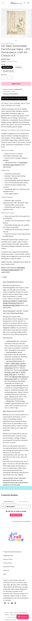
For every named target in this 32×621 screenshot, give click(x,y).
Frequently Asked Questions (12, 552)
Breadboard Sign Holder (11, 305)
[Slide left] (12, 41)
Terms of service (11, 617)
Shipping (3, 61)
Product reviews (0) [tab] (9, 501)
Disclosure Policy (8, 566)
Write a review (16, 515)
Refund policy (14, 614)
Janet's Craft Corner (15, 612)
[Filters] (3, 506)
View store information (10, 94)
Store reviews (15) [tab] (23, 501)
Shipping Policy (8, 555)
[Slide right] (19, 41)
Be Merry (18, 67)
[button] (3, 3)
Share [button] (5, 277)
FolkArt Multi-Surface (18, 363)
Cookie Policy (7, 563)
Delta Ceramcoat (11, 366)
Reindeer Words (8, 71)
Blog (4, 574)
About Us (6, 570)
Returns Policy (7, 559)
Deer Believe (7, 67)
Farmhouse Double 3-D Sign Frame (15, 301)
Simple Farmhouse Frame (12, 303)
